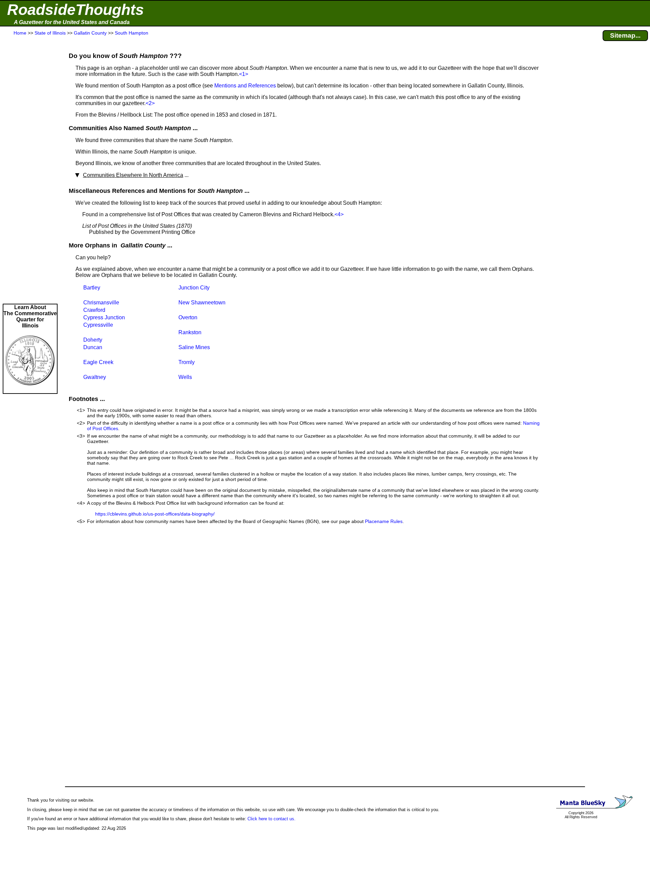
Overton (187, 317)
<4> (339, 214)
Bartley (91, 287)
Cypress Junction (104, 317)
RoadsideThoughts (75, 9)
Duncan (92, 347)
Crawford (94, 310)
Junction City (194, 287)
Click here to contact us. (271, 818)
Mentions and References (245, 85)
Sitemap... (625, 35)
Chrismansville (101, 302)
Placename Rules (384, 521)
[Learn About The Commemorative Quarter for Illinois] (30, 390)
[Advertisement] (30, 170)
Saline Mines (194, 347)
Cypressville (98, 325)
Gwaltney (94, 377)
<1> (243, 74)
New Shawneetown (201, 302)
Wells (185, 377)
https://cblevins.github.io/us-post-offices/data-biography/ (155, 514)
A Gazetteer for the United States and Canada (72, 22)
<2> (150, 103)
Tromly (186, 362)
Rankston (189, 332)
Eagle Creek (98, 362)
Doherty (92, 340)
